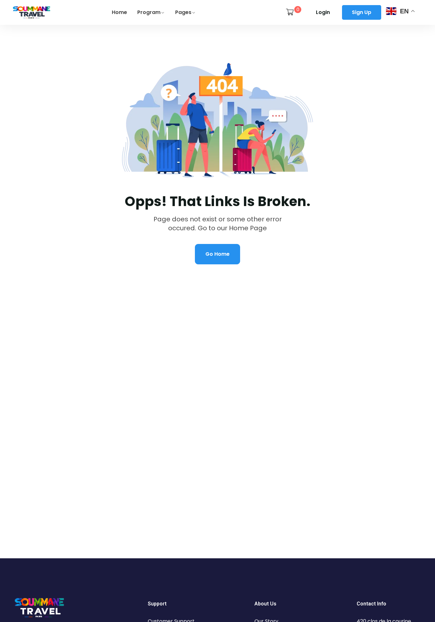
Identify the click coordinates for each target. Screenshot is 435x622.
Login (323, 12)
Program (148, 12)
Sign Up (361, 12)
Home (119, 12)
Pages (183, 12)
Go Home (217, 254)
